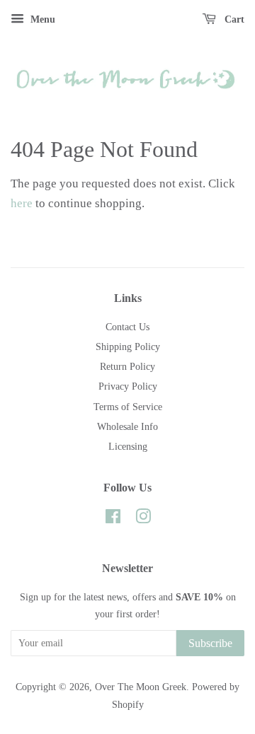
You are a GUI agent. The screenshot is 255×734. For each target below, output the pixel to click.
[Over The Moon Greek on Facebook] (113, 519)
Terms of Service (128, 406)
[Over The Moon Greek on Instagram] (143, 519)
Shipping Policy (128, 346)
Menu (41, 19)
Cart (233, 19)
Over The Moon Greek (140, 686)
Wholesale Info (127, 426)
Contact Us (127, 326)
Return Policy (127, 366)
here (22, 203)
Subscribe (210, 643)
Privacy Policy (127, 386)
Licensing (127, 446)
